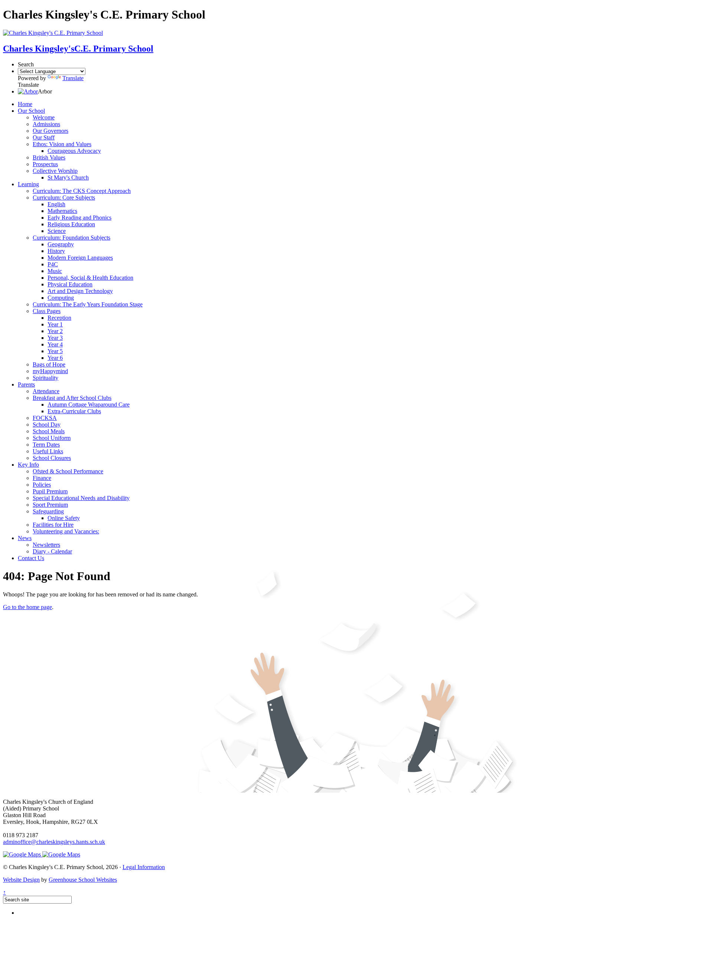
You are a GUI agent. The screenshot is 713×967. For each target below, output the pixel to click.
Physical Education (70, 284)
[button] (28, 91)
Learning (28, 184)
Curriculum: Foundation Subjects (71, 237)
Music (55, 271)
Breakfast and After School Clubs (72, 398)
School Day (47, 424)
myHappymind (50, 371)
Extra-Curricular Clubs (74, 411)
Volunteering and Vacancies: (66, 531)
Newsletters (46, 545)
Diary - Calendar (52, 551)
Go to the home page (27, 607)
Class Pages (47, 311)
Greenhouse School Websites (83, 879)
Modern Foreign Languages (80, 257)
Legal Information (144, 867)
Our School (31, 111)
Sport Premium (50, 504)
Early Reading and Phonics (79, 217)
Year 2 (55, 331)
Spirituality (45, 378)
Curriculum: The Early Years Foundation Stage (88, 304)
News (25, 538)
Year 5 (55, 351)
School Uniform (52, 438)
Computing (61, 298)
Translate (73, 78)
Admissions (46, 124)
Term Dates (46, 444)
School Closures (52, 458)
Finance (42, 478)
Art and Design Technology (80, 291)
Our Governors (50, 131)
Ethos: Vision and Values (62, 144)
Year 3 (55, 338)
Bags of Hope (49, 364)
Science (57, 231)
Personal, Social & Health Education (90, 277)
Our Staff (44, 137)
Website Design (21, 879)
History (56, 251)
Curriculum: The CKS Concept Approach (82, 191)
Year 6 (55, 358)
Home (25, 104)
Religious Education (71, 224)
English (56, 204)
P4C (53, 264)
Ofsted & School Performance (68, 471)
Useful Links (48, 451)
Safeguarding (48, 511)
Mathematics (62, 211)
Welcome (44, 117)
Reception (59, 318)
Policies (42, 484)
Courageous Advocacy (74, 151)
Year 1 (55, 324)
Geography (61, 244)
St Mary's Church (68, 177)
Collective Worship (55, 171)
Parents (26, 384)
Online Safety (64, 518)
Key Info (28, 464)
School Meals (49, 431)
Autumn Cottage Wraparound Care (89, 404)
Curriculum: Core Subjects (64, 197)
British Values (49, 157)
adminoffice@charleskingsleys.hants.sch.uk (54, 842)
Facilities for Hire (53, 525)
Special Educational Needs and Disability (81, 498)
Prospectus (45, 164)
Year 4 (55, 344)
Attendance (46, 391)
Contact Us (31, 558)
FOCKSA (45, 418)
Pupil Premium (50, 491)
